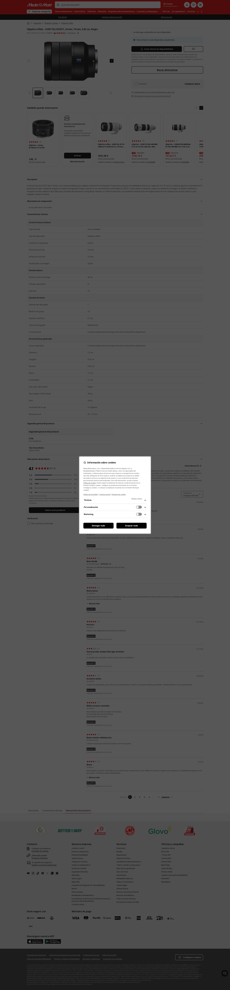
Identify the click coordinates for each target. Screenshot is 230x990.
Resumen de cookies (119, 494)
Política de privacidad (90, 494)
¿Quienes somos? (104, 494)
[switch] (139, 507)
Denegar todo (98, 525)
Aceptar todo (131, 525)
